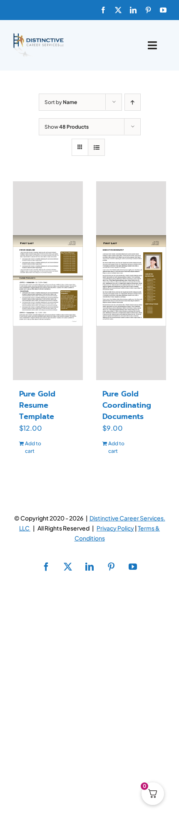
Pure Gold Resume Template (37, 405)
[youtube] (163, 10)
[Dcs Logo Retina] (38, 35)
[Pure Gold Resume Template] (48, 280)
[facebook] (103, 10)
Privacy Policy (115, 528)
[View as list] (96, 147)
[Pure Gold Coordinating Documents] (131, 280)
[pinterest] (148, 10)
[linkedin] (133, 10)
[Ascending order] (132, 102)
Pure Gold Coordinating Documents (126, 405)
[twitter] (118, 10)
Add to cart (33, 447)
